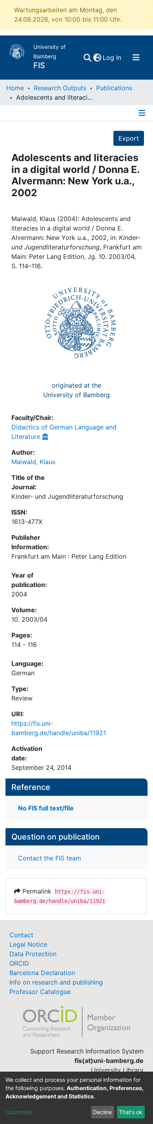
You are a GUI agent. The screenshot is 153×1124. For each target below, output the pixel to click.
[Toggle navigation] (136, 57)
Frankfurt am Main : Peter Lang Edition (68, 556)
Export (128, 138)
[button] (97, 57)
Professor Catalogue (40, 992)
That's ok (130, 1112)
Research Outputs (60, 88)
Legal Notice (28, 944)
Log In (112, 57)
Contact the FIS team (49, 858)
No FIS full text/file (46, 808)
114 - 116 (24, 644)
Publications (114, 88)
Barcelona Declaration (42, 973)
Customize (19, 1112)
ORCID (19, 963)
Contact (21, 935)
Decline (102, 1112)
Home (15, 88)
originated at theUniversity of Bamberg (76, 390)
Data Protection (32, 954)
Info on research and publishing (56, 982)
